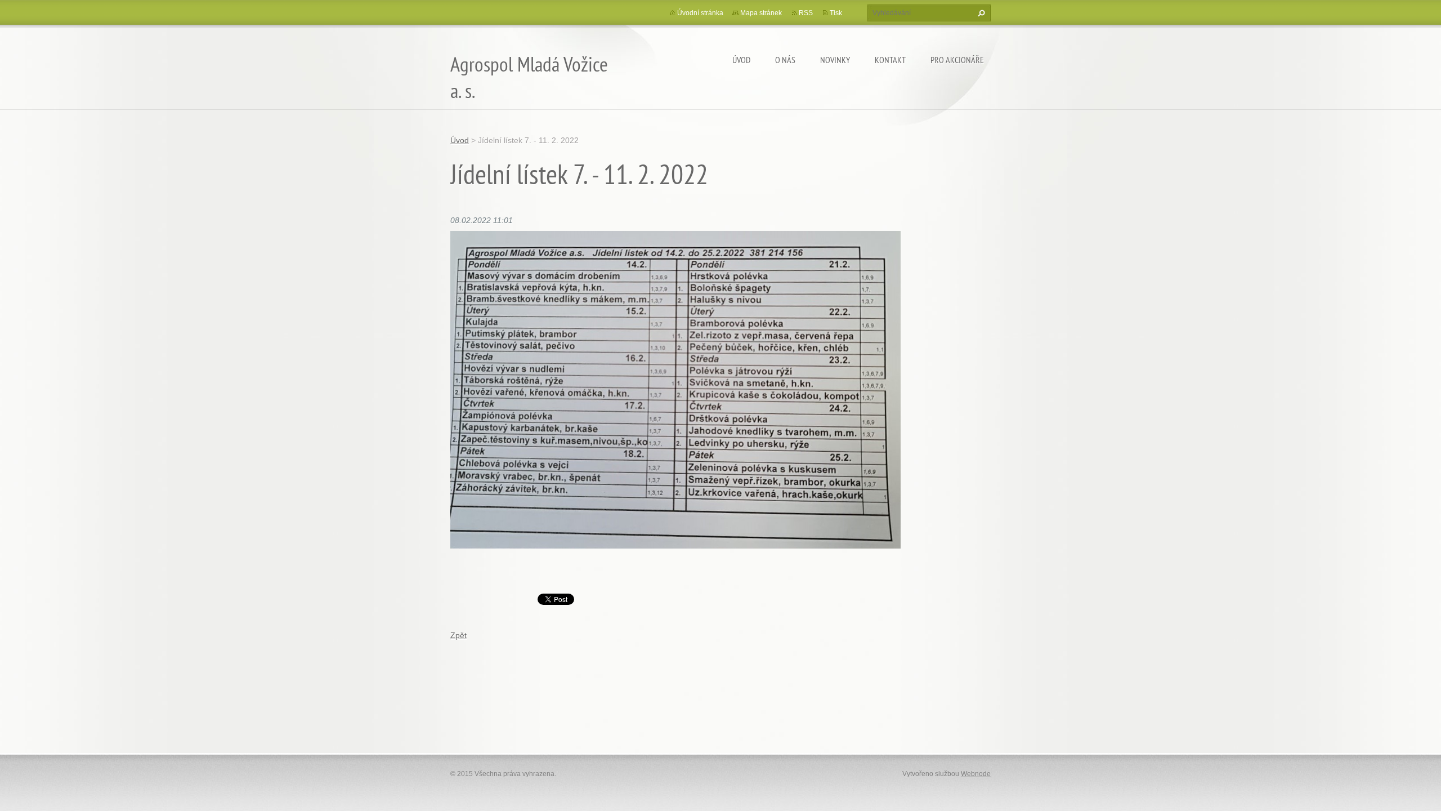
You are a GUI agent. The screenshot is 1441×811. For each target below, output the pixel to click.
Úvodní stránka (700, 13)
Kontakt (890, 59)
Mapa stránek (761, 13)
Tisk (836, 13)
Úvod (741, 59)
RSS (806, 13)
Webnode (976, 774)
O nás (785, 59)
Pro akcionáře (957, 59)
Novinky (835, 59)
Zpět (458, 635)
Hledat (980, 13)
